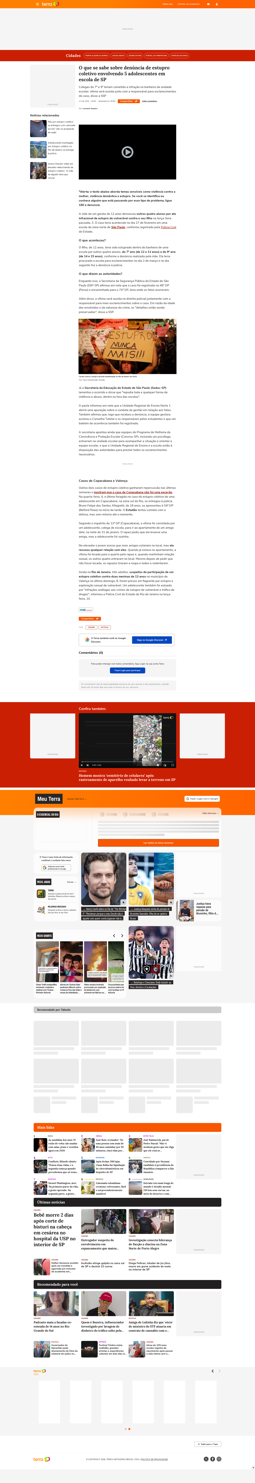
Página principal (50, 4)
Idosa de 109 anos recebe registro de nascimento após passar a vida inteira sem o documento (159, 1349)
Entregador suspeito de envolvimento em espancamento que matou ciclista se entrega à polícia (100, 1244)
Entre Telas (148, 1136)
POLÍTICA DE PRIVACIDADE (154, 1459)
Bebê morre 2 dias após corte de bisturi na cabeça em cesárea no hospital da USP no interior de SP (55, 1229)
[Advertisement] (198, 1267)
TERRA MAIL (167, 4)
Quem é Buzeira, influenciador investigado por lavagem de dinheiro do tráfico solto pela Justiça (102, 1326)
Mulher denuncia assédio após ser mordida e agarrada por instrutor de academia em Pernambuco (64, 1267)
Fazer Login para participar (127, 670)
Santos (146, 1158)
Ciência (99, 1136)
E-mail (208, 4)
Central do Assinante (189, 4)
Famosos (52, 1179)
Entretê (102, 1342)
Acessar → (71, 881)
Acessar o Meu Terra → (77, 798)
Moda (50, 1136)
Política (132, 1318)
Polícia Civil (168, 227)
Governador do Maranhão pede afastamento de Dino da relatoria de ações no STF (64, 1349)
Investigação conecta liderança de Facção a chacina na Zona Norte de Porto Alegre (150, 1244)
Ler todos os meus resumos (158, 842)
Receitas (99, 1179)
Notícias (104, 627)
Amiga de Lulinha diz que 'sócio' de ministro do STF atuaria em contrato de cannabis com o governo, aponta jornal (151, 1326)
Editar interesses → (210, 813)
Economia (100, 1158)
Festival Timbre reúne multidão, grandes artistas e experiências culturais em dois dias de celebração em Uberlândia (112, 1349)
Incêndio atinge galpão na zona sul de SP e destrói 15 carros (102, 1265)
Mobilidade (148, 1179)
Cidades (91, 627)
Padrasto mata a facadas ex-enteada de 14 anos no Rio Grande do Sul (53, 1326)
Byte (50, 1158)
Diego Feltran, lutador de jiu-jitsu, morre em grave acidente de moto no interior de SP (150, 1266)
